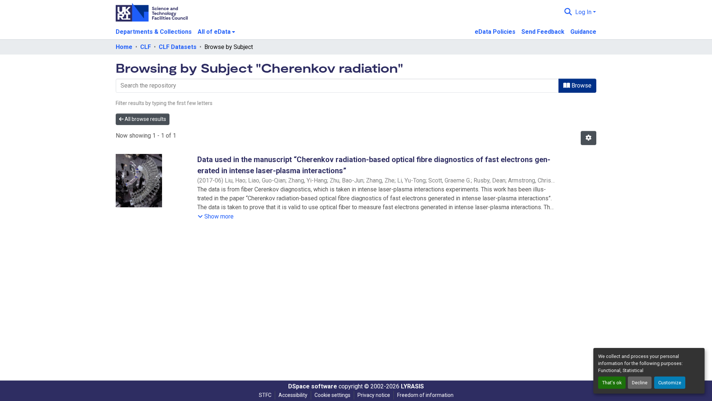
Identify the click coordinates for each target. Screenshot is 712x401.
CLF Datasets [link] (178, 46)
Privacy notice (373, 395)
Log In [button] (584, 12)
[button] (568, 12)
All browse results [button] (144, 119)
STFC (265, 395)
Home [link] (124, 46)
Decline (639, 382)
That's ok (612, 382)
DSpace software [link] (312, 386)
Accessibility (292, 395)
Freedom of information (425, 395)
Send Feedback (542, 31)
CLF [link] (145, 46)
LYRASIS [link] (412, 386)
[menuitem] (216, 31)
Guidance (583, 31)
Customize (669, 382)
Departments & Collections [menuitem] (154, 31)
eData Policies (495, 31)
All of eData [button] (214, 31)
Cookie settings (332, 395)
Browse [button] (580, 85)
